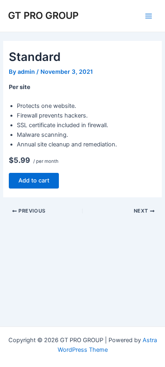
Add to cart (33, 180)
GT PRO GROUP (43, 15)
